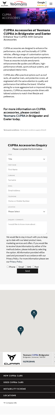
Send (27, 271)
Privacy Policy (16, 262)
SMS (29, 267)
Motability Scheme (15, 389)
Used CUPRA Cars (14, 382)
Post (37, 267)
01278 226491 (29, 362)
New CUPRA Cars (13, 376)
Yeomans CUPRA (14, 115)
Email (21, 267)
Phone (12, 267)
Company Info (11, 403)
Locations (10, 395)
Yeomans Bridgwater (36, 355)
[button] (34, 315)
